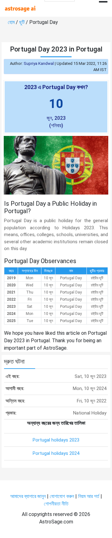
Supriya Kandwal (39, 63)
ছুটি (22, 22)
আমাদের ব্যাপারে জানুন (28, 496)
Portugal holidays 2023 (56, 440)
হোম (12, 22)
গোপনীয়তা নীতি (56, 504)
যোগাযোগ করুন (62, 496)
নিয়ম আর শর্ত (88, 496)
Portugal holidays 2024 (56, 453)
